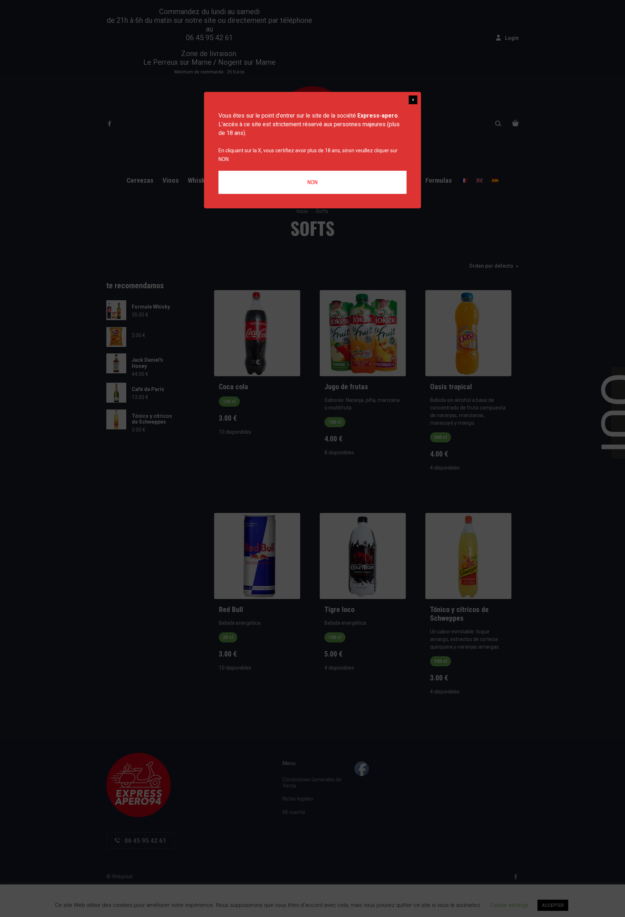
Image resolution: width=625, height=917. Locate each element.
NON (312, 182)
